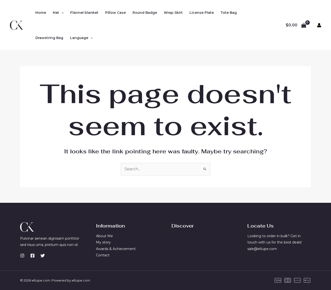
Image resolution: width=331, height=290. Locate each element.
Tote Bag (229, 12)
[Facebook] (32, 255)
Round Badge (145, 12)
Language (79, 38)
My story (103, 242)
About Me (104, 236)
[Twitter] (42, 255)
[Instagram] (22, 255)
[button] (61, 12)
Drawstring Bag (49, 38)
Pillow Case (115, 12)
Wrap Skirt (173, 12)
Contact (103, 255)
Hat (56, 12)
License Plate (201, 12)
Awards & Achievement (116, 249)
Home (40, 12)
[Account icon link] (319, 25)
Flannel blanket (84, 12)
